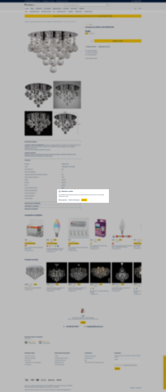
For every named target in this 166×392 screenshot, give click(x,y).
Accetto (84, 200)
